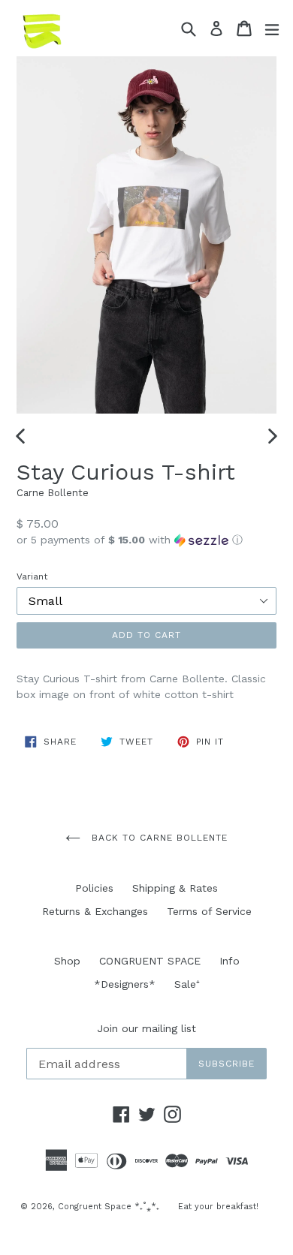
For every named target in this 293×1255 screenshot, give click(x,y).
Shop (67, 961)
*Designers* (125, 984)
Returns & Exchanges (95, 911)
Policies (94, 888)
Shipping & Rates (175, 888)
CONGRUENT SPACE (150, 961)
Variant (32, 576)
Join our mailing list (146, 1028)
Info (229, 961)
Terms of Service (209, 911)
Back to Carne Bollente (157, 837)
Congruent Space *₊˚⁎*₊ (108, 1206)
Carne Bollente (53, 492)
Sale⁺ (187, 984)
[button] (146, 540)
